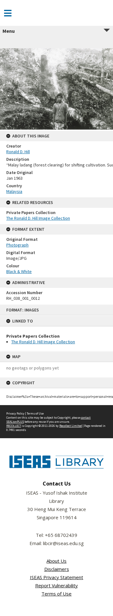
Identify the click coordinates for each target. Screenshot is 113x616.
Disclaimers (56, 569)
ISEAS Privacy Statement (56, 577)
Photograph (17, 245)
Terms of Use (35, 413)
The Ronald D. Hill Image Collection (43, 342)
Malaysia (14, 191)
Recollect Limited (70, 426)
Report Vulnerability (56, 585)
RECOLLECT (13, 426)
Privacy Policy (15, 413)
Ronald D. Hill (18, 151)
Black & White (19, 271)
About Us (56, 561)
